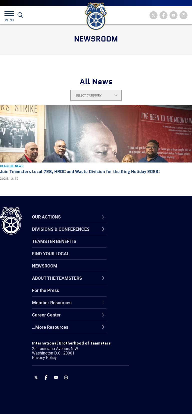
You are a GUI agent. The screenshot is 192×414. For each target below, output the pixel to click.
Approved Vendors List (146, 282)
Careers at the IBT (142, 246)
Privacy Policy (44, 357)
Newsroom (44, 266)
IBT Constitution (140, 282)
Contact (132, 234)
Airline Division (138, 234)
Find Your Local (50, 253)
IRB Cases (134, 294)
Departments (137, 270)
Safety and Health (142, 258)
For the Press (45, 290)
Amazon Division (140, 246)
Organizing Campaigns (146, 234)
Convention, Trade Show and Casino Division (152, 293)
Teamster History (141, 258)
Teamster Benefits (54, 241)
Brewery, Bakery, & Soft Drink (153, 258)
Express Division (140, 306)
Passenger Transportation (150, 390)
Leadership (135, 246)
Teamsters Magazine (145, 246)
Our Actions (138, 217)
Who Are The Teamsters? (149, 234)
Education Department (146, 246)
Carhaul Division (140, 282)
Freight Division (139, 330)
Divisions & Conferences (153, 217)
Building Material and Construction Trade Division (151, 269)
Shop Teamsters (140, 258)
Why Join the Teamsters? (149, 234)
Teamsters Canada (143, 270)
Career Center (141, 217)
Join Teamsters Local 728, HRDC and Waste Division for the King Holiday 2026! (80, 172)
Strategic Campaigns (145, 246)
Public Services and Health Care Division (150, 401)
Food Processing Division (149, 318)
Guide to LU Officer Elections (152, 294)
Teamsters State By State (149, 234)
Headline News (11, 166)
